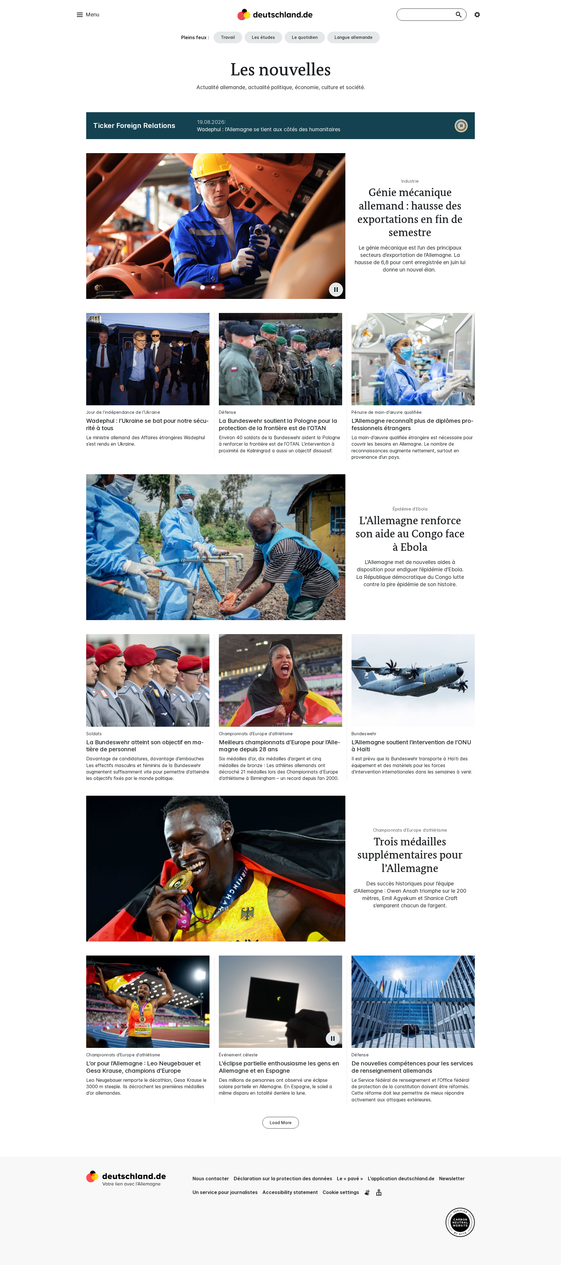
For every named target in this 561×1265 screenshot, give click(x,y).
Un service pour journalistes (225, 1192)
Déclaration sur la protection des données (283, 1178)
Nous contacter (211, 1178)
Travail (228, 37)
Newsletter (452, 1178)
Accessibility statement (290, 1192)
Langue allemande (354, 37)
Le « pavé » (350, 1178)
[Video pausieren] (336, 290)
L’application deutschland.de (401, 1178)
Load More (281, 1122)
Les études (263, 37)
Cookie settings (341, 1192)
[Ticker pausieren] (461, 125)
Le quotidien (305, 37)
